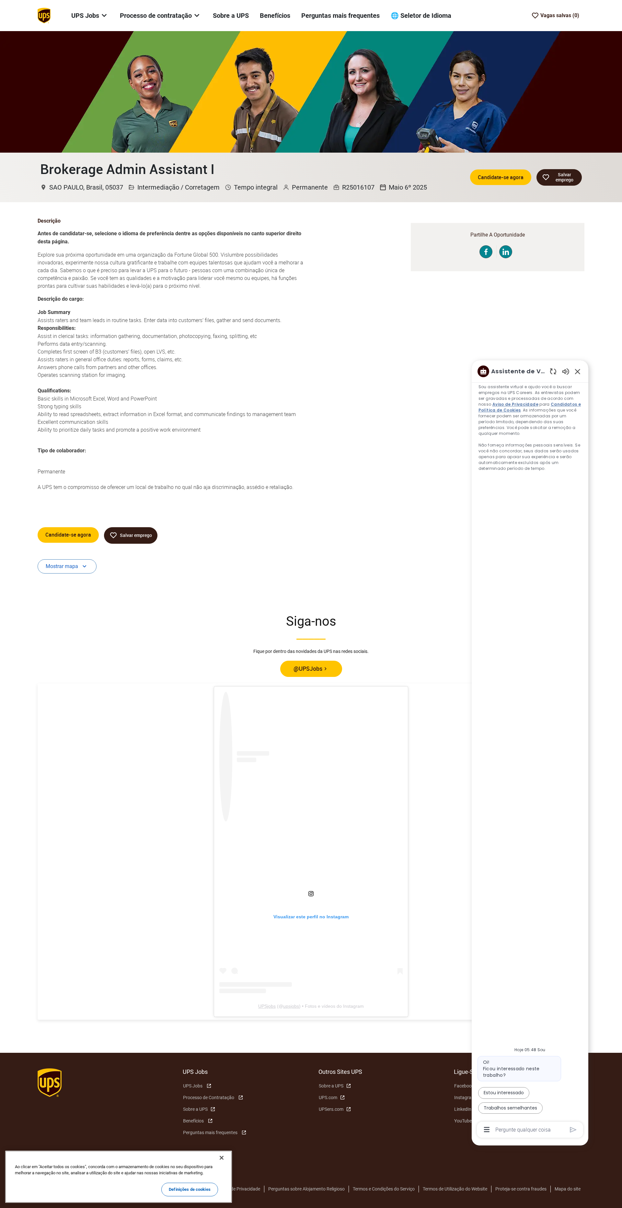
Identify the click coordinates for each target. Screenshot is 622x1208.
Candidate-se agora (501, 177)
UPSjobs (267, 1006)
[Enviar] (573, 1130)
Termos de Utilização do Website (455, 1188)
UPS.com (328, 1097)
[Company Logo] (44, 15)
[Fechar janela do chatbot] (577, 371)
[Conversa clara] (553, 371)
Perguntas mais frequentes (340, 15)
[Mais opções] (487, 1129)
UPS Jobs (192, 1086)
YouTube (463, 1121)
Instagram (464, 1097)
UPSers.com (331, 1109)
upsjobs (291, 1006)
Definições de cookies (190, 1189)
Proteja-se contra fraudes (521, 1188)
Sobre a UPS (231, 15)
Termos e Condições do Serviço (384, 1188)
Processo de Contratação (208, 1097)
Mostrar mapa (62, 566)
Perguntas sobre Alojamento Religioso (306, 1188)
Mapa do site (568, 1188)
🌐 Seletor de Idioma (421, 15)
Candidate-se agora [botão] (68, 534)
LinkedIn (462, 1109)
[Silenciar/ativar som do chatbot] (565, 371)
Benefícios (275, 15)
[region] (530, 750)
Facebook (464, 1086)
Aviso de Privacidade (239, 1188)
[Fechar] (221, 1158)
